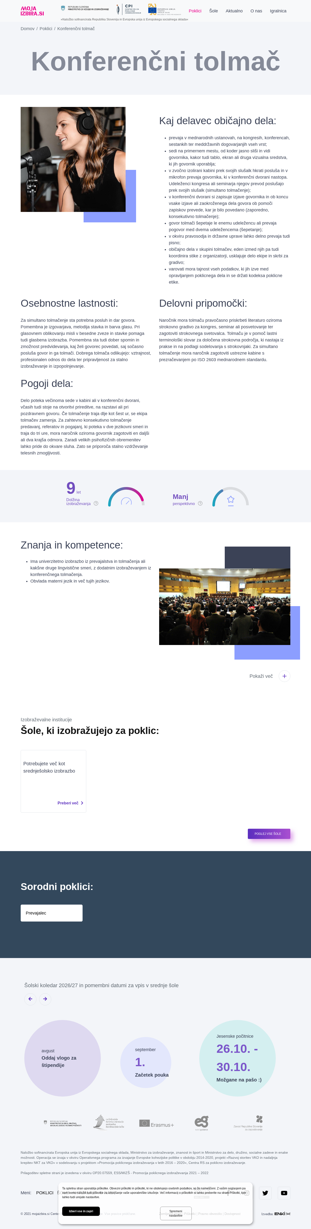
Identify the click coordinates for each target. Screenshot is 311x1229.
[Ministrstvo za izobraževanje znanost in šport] (85, 8)
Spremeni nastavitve (175, 1213)
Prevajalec (36, 912)
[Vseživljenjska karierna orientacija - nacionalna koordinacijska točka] (109, 1122)
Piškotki (235, 1192)
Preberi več (68, 803)
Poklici (195, 11)
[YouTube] (284, 1193)
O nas (256, 11)
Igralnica (278, 11)
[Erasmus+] (155, 1122)
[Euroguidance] (201, 1122)
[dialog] (155, 1203)
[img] (82, 492)
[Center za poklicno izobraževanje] (129, 9)
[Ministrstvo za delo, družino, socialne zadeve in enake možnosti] (63, 1122)
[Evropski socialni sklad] (164, 7)
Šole (213, 11)
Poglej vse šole (268, 834)
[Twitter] (265, 1193)
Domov (28, 28)
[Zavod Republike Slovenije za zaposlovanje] (247, 1122)
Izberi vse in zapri (81, 1211)
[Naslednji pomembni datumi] (45, 999)
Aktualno (234, 11)
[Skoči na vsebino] (51, 11)
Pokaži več (261, 676)
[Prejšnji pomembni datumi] (30, 999)
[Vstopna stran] (32, 11)
